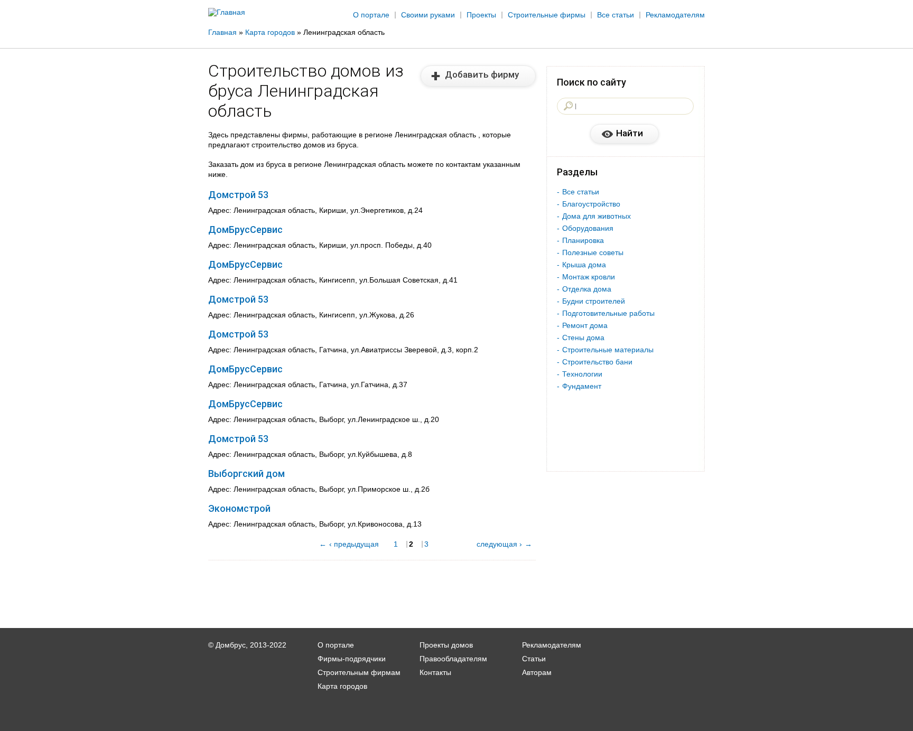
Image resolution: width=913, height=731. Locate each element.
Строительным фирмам (359, 672)
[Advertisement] (844, 172)
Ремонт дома (585, 325)
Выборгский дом (246, 473)
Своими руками (428, 15)
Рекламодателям (675, 15)
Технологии (582, 374)
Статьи (534, 658)
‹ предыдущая (354, 544)
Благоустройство (591, 204)
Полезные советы (592, 252)
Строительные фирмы (546, 15)
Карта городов (342, 686)
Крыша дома (584, 264)
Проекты (481, 15)
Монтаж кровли (588, 277)
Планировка (583, 240)
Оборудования (587, 228)
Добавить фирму (482, 74)
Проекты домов (446, 645)
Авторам (537, 672)
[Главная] (226, 12)
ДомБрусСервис (245, 229)
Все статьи (615, 15)
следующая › (499, 544)
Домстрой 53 (238, 194)
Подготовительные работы (608, 313)
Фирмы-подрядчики (352, 658)
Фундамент (581, 386)
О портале (371, 15)
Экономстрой (239, 508)
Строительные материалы (608, 349)
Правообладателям (453, 658)
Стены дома (583, 337)
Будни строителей (593, 301)
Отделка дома (586, 289)
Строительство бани (597, 362)
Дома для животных (596, 216)
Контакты (435, 672)
